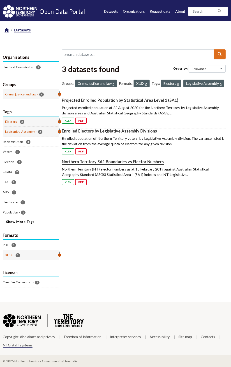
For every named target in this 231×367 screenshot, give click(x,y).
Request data (160, 11)
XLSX (68, 120)
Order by (180, 68)
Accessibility (160, 336)
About (180, 11)
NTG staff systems (17, 345)
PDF (81, 120)
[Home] (7, 30)
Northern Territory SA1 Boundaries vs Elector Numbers (113, 161)
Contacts (208, 336)
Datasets (111, 11)
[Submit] (220, 54)
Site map (185, 336)
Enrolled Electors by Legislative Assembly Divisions (109, 130)
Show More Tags (20, 221)
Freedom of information (82, 336)
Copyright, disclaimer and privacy (29, 336)
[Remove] (113, 84)
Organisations (134, 11)
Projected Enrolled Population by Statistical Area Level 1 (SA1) (120, 100)
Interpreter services (125, 336)
